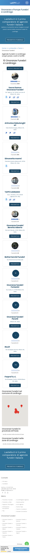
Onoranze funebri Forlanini (15, 286)
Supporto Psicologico (8, 504)
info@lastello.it (9, 490)
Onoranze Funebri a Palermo (7, 532)
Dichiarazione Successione (5, 507)
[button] (15, 412)
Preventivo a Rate (7, 502)
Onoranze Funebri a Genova (21, 520)
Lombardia (12, 48)
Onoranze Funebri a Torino (7, 536)
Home (4, 48)
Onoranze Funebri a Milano (7, 528)
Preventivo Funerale (7, 499)
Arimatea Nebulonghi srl (15, 124)
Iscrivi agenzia (19, 504)
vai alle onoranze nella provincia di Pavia (13, 434)
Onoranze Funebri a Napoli (21, 532)
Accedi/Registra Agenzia (22, 499)
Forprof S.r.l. (10, 376)
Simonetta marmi (13, 158)
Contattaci (5, 483)
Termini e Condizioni (21, 509)
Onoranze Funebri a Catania (21, 528)
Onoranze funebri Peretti (15, 318)
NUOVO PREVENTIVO (15, 68)
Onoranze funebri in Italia (7, 520)
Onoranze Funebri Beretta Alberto (15, 226)
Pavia (20, 48)
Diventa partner (20, 502)
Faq (3, 510)
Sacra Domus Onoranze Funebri (15, 88)
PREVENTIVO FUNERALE (15, 40)
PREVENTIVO (15, 102)
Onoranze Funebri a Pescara (21, 524)
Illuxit (7, 347)
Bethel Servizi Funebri (15, 257)
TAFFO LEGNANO (12, 192)
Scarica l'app (19, 506)
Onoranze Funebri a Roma (7, 524)
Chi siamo (4, 481)
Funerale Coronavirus (21, 511)
